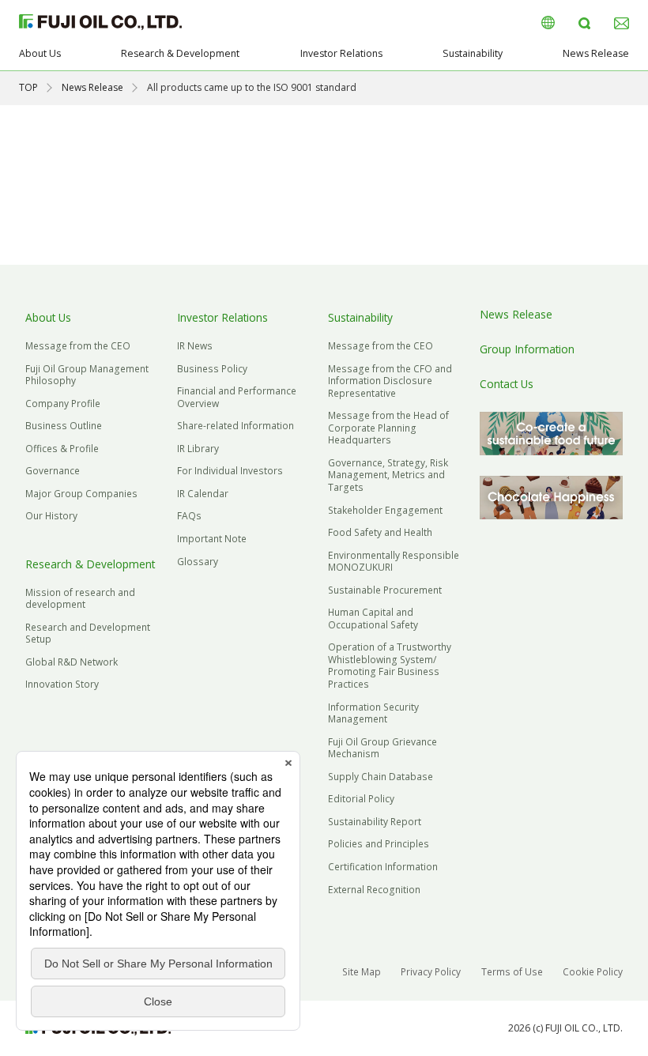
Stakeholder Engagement (385, 510)
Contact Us (506, 383)
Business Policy (212, 368)
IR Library (198, 448)
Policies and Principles (378, 843)
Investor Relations (341, 53)
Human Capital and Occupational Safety (373, 618)
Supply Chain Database (380, 776)
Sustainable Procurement (385, 590)
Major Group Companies (81, 493)
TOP (28, 87)
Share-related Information (235, 425)
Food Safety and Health (380, 532)
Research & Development (180, 53)
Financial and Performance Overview (236, 397)
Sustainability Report (374, 821)
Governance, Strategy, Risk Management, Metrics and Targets (388, 475)
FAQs (189, 515)
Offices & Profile (62, 448)
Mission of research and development (80, 599)
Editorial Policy (361, 798)
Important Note (212, 538)
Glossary (197, 561)
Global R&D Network (71, 662)
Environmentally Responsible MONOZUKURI (393, 562)
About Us (40, 53)
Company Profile (62, 403)
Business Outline (63, 425)
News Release (596, 53)
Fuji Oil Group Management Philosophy (87, 375)
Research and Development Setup (87, 633)
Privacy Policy (431, 972)
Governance (52, 470)
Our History (51, 515)
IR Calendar (202, 493)
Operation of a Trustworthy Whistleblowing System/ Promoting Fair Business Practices (389, 665)
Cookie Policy (593, 972)
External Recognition (374, 889)
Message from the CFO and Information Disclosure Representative (390, 381)
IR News (195, 346)
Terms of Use (512, 972)
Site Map (361, 972)
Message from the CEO (77, 346)
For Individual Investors (230, 470)
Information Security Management (373, 713)
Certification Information (383, 866)
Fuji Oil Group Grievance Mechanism (382, 748)
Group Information (527, 348)
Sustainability (473, 53)
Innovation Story (62, 684)
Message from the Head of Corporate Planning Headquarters (388, 428)
